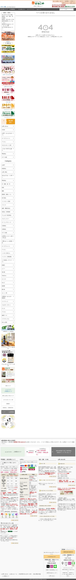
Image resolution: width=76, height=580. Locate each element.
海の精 (3, 272)
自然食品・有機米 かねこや (64, 468)
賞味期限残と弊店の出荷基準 (45, 505)
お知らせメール (65, 3)
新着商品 (13, 9)
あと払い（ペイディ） (24, 494)
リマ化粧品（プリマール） (7, 260)
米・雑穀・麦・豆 (6, 184)
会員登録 (67, 1)
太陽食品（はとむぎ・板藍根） (7, 297)
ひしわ (3, 308)
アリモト (4, 311)
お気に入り (22, 9)
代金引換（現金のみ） (24, 478)
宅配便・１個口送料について (8, 459)
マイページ (31, 9)
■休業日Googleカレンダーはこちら (7, 25)
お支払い (22, 459)
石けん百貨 (4, 322)
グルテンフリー (5, 218)
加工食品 (4, 197)
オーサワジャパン (6, 138)
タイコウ (4, 279)
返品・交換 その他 (43, 459)
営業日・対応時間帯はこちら (52, 569)
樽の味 (3, 289)
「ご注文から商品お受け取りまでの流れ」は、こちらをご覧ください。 (47, 519)
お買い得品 (4, 172)
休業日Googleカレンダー (52, 572)
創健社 (3, 265)
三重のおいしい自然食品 (7, 242)
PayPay (21, 483)
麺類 (3, 191)
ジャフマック (5, 301)
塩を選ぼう (8, 121)
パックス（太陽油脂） (7, 256)
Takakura (4, 275)
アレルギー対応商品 (6, 215)
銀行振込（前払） (21, 492)
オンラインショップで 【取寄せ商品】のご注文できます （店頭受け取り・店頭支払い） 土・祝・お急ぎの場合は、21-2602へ (68, 571)
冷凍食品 (4, 225)
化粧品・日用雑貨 (6, 211)
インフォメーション (68, 549)
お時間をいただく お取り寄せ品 (7, 237)
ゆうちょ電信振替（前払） (23, 486)
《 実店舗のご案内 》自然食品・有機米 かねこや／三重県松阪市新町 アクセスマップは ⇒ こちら (66, 499)
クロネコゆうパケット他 (7, 523)
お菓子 (3, 165)
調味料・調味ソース (6, 194)
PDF (8, 381)
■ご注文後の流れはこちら (7, 28)
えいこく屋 (4, 293)
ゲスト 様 (3, 6)
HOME (3, 129)
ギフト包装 (4, 157)
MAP (70, 471)
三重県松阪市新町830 (68, 552)
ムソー (3, 268)
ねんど (3, 282)
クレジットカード (23, 482)
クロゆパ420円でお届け (7, 149)
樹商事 (3, 286)
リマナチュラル (5, 318)
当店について (5, 9)
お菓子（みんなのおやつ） (7, 134)
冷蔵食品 (4, 229)
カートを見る (56, 1)
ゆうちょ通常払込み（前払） (24, 489)
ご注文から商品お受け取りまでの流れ (47, 516)
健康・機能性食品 (6, 208)
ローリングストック (6, 222)
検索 (75, 9)
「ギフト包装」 (42, 484)
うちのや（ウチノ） (6, 304)
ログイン (13, 6)
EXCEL (13, 381)
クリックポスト (4, 535)
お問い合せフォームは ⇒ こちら (65, 467)
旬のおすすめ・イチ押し (7, 176)
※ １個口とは (8, 43)
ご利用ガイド (72, 1)
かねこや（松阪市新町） (29, 500)
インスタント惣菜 (6, 201)
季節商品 (4, 153)
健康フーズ (4, 315)
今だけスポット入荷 (6, 145)
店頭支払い (22, 496)
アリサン (4, 141)
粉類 (3, 187)
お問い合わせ (72, 3)
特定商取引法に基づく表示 (25, 574)
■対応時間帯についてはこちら (7, 21)
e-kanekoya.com (52, 556)
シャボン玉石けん (6, 253)
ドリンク (4, 204)
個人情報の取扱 (37, 574)
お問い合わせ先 (61, 459)
